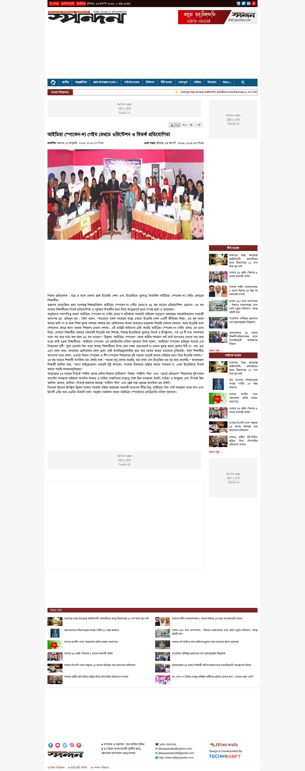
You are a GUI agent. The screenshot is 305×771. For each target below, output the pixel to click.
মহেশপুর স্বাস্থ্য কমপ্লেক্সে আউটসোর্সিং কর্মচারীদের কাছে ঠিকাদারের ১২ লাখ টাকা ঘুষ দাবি (211, 92)
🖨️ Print (175, 125)
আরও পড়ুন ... (216, 350)
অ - (192, 125)
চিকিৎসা (150, 82)
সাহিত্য (197, 82)
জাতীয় (65, 82)
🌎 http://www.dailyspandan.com (174, 757)
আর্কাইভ (81, 3)
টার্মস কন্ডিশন (56, 767)
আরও (226, 82)
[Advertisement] (152, 52)
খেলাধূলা (182, 82)
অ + (186, 125)
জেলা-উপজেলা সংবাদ (104, 82)
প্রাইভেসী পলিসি (77, 767)
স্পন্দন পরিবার (100, 767)
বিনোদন (212, 82)
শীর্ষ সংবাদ (166, 82)
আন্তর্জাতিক (81, 82)
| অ (198, 125)
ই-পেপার (54, 3)
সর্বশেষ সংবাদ (131, 82)
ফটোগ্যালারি (67, 3)
